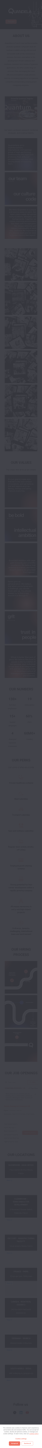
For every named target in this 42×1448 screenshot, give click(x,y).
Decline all (27, 1443)
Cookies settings (21, 1439)
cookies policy (33, 1434)
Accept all (14, 1443)
